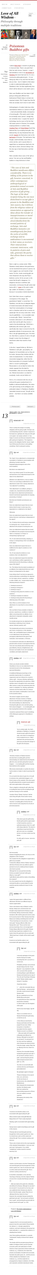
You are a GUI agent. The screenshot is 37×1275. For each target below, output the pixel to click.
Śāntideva (5, 82)
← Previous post (15, 406)
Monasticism (12, 60)
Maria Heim (17, 65)
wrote (19, 287)
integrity (16, 135)
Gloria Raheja (4, 74)
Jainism (18, 57)
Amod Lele (18, 55)
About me (4, 4)
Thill (15, 452)
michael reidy (17, 420)
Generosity (12, 57)
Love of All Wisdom (9, 15)
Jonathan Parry (13, 128)
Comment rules (6, 8)
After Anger (27, 4)
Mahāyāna (12, 59)
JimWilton (16, 658)
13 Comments (32, 55)
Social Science (21, 60)
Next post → (31, 406)
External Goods (21, 56)
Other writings (19, 8)
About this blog (15, 4)
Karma (22, 57)
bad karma (12, 137)
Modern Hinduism (20, 59)
